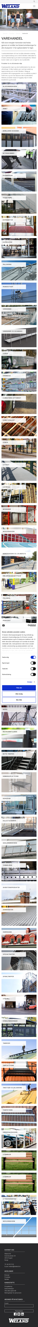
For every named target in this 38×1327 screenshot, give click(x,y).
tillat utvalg (19, 694)
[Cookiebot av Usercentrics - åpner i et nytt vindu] (28, 625)
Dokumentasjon (9, 1288)
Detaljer (29, 682)
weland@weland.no (14, 1266)
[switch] (33, 663)
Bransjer (18, 33)
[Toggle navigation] (34, 6)
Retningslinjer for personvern (13, 1293)
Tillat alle (19, 688)
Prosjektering (8, 1286)
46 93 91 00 (10, 1264)
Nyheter (7, 1279)
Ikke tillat (19, 700)
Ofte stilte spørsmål (10, 1291)
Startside (5, 33)
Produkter (11, 33)
